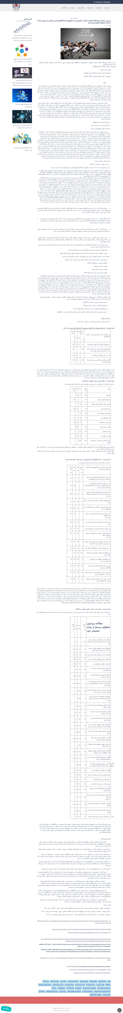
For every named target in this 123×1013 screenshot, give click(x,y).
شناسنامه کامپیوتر (102, 981)
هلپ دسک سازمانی (54, 981)
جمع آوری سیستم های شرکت (103, 988)
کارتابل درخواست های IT (57, 985)
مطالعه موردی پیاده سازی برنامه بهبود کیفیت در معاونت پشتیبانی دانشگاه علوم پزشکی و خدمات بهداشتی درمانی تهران (22, 38)
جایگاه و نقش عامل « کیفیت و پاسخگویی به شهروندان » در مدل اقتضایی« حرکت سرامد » (22, 61)
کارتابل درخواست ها (69, 985)
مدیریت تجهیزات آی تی (80, 985)
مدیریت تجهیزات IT (90, 985)
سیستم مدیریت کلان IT (87, 991)
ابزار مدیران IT (62, 991)
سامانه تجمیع (42, 991)
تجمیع (109, 981)
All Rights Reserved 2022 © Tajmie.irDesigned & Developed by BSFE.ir (61, 1009)
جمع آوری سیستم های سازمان (89, 988)
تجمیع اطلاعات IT (70, 988)
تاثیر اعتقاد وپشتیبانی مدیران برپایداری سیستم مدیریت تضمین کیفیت (22, 126)
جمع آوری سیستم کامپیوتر (96, 995)
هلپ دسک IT (46, 981)
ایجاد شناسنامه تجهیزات (73, 981)
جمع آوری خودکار (93, 981)
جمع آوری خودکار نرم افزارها (44, 985)
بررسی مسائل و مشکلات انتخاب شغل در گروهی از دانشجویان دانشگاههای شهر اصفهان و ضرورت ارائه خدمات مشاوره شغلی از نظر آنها (74, 22)
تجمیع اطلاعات (78, 988)
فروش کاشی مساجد (83, 981)
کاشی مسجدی (63, 981)
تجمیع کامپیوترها (61, 988)
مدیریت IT (54, 988)
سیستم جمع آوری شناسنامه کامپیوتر (102, 991)
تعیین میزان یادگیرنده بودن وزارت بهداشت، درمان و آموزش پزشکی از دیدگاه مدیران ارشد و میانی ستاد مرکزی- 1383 (22, 83)
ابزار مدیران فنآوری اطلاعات (52, 991)
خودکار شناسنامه (106, 995)
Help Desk (108, 985)
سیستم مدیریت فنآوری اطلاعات (74, 991)
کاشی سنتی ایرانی (100, 985)
